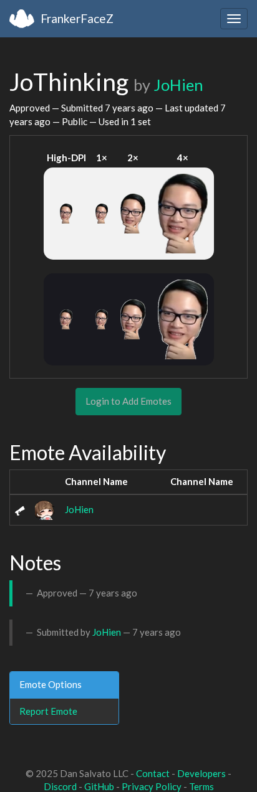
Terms (201, 786)
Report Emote (48, 711)
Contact (153, 773)
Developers (201, 773)
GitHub (99, 786)
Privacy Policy (152, 786)
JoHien (178, 84)
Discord (60, 786)
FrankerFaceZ (77, 18)
